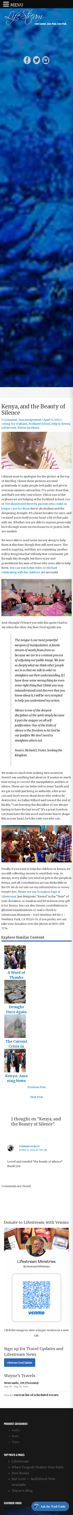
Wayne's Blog (22, 1491)
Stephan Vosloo (29, 1146)
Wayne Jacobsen (28, 427)
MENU (16, 5)
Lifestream (8, 427)
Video (15, 1442)
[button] (6, 4)
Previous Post (36, 1087)
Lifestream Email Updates (19, 1362)
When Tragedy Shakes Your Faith (37, 1467)
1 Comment (9, 420)
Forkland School (39, 423)
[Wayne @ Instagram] (45, 60)
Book (15, 1436)
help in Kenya (61, 423)
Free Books (20, 1473)
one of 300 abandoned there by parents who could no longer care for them (35, 504)
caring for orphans (14, 423)
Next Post (36, 1097)
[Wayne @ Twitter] (36, 60)
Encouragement (30, 420)
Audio (16, 1430)
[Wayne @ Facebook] (27, 60)
